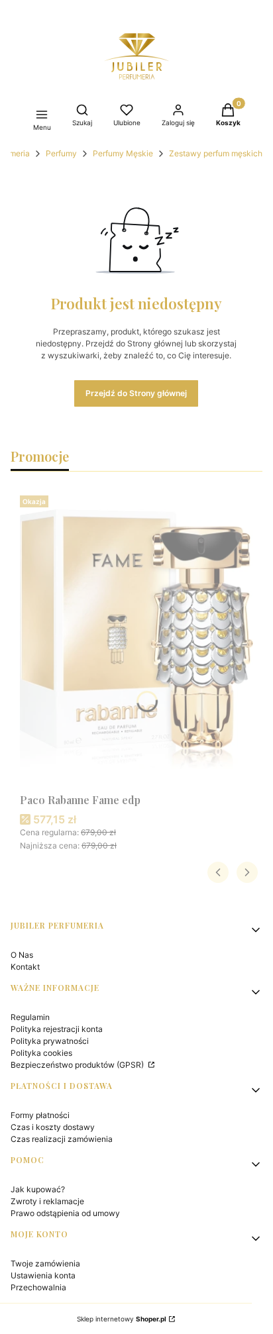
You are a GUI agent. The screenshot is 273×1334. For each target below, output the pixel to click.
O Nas (22, 955)
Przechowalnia (38, 1287)
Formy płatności (40, 1115)
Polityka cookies (41, 1053)
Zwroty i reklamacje (47, 1201)
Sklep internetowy (121, 1319)
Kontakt (25, 967)
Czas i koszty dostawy (53, 1127)
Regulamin (30, 1017)
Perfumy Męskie (123, 153)
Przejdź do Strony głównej (136, 393)
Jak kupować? (38, 1189)
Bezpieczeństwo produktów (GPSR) (78, 1065)
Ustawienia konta (43, 1275)
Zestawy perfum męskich (215, 153)
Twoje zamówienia (45, 1263)
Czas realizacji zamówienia (62, 1139)
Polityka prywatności (50, 1041)
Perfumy (61, 153)
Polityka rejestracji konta (57, 1029)
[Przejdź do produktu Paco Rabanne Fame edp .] (136, 639)
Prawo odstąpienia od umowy (65, 1213)
